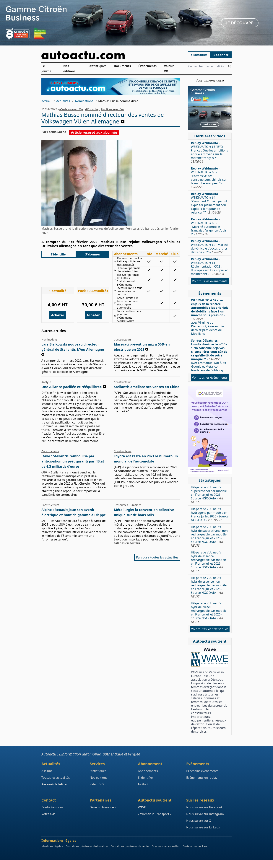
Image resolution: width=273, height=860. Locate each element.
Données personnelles (166, 846)
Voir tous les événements (210, 281)
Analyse (46, 382)
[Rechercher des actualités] (230, 66)
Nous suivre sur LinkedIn (203, 827)
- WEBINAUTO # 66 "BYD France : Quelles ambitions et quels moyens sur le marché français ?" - (209, 152)
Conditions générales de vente (130, 846)
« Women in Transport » (154, 814)
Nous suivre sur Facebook (204, 807)
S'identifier (199, 55)
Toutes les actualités (55, 778)
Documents (122, 66)
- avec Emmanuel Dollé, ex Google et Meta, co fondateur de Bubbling (209, 355)
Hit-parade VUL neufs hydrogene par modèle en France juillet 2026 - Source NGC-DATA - (209, 514)
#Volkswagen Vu (112, 109)
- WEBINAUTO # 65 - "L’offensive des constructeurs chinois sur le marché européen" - (209, 177)
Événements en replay (201, 778)
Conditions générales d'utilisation (87, 846)
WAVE (142, 807)
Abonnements (148, 771)
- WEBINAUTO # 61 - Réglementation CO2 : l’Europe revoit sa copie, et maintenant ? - (209, 266)
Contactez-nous (52, 807)
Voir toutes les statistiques (209, 629)
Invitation (144, 784)
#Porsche (91, 109)
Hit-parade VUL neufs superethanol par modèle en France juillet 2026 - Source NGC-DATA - (209, 494)
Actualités (63, 101)
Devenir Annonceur (103, 807)
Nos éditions (69, 68)
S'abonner (221, 55)
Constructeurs (122, 339)
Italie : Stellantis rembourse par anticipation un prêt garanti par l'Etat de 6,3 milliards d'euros (72, 461)
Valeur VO (169, 68)
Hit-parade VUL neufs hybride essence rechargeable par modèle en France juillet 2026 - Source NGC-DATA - (209, 561)
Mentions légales (52, 846)
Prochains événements (202, 771)
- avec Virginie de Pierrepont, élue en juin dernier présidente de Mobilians (209, 317)
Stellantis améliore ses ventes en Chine (146, 387)
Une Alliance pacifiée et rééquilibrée (71, 387)
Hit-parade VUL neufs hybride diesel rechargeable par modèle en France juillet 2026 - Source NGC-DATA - (209, 612)
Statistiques (97, 66)
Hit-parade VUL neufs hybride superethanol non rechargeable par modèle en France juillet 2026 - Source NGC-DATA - (209, 536)
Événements (147, 66)
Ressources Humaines (127, 505)
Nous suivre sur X (198, 821)
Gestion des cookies (195, 846)
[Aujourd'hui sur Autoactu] (110, 55)
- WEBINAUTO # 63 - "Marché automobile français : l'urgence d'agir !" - (208, 226)
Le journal (46, 68)
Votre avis (48, 814)
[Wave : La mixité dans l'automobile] (209, 659)
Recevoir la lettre (53, 784)
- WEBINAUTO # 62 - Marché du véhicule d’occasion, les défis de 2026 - (209, 246)
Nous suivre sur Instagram (205, 814)
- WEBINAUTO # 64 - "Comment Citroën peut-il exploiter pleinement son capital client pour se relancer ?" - (209, 203)
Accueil (46, 101)
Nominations (84, 101)
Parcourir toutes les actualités (157, 557)
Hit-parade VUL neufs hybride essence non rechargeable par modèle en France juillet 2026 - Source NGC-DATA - (209, 587)
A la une (47, 771)
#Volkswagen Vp (71, 109)
